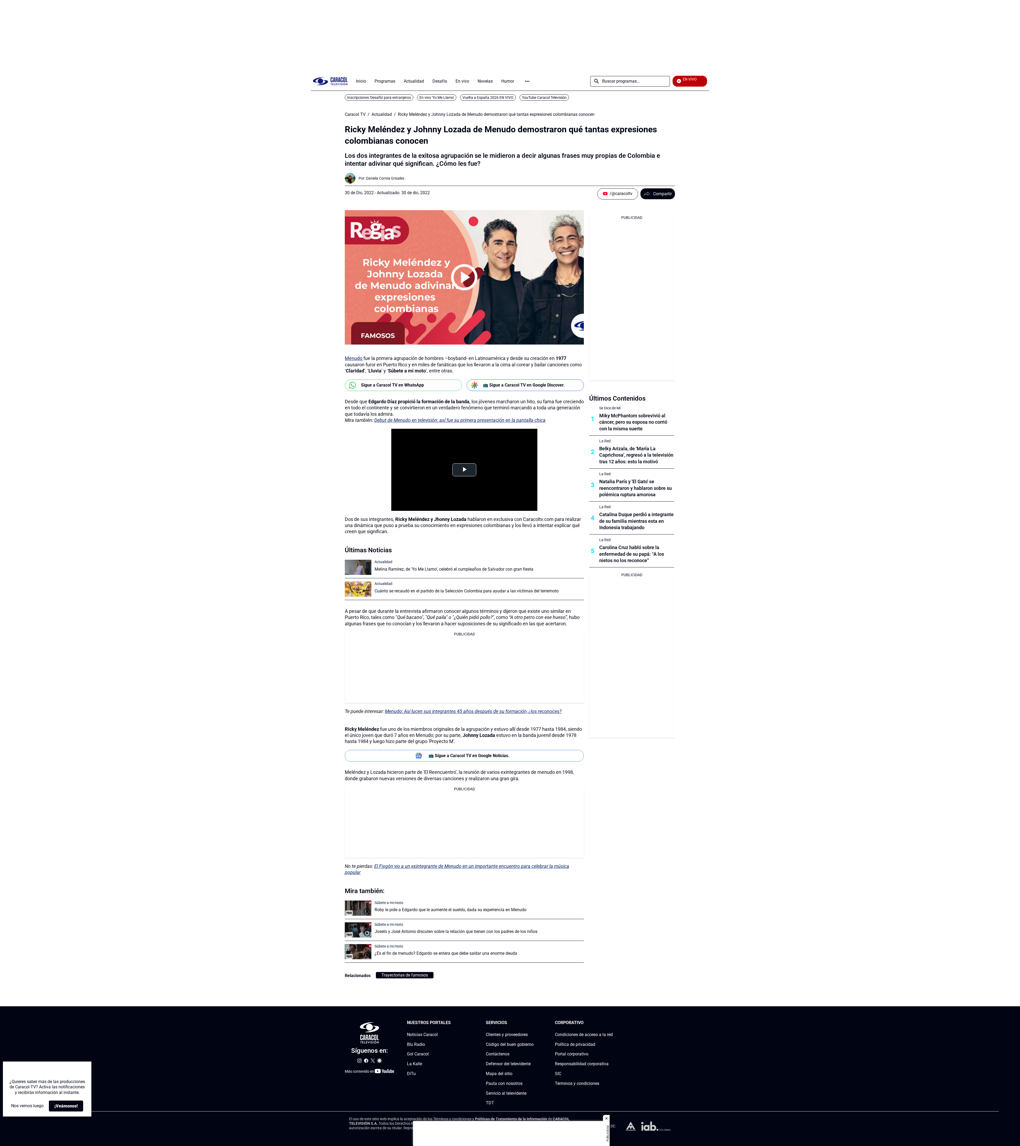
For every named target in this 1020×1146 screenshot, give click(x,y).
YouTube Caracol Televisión (544, 97)
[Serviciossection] (532, 1023)
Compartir (662, 193)
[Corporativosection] (611, 1023)
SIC (558, 1073)
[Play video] (464, 277)
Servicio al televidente (506, 1093)
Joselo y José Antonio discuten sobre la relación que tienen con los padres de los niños (456, 931)
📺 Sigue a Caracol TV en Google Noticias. (468, 755)
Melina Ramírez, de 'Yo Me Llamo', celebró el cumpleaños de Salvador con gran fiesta (454, 569)
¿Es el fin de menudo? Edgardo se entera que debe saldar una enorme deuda (446, 953)
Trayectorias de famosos (404, 975)
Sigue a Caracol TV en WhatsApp (392, 385)
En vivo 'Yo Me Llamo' (436, 97)
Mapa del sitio (499, 1073)
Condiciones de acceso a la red (584, 1034)
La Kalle (414, 1063)
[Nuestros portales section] (452, 1023)
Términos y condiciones (577, 1083)
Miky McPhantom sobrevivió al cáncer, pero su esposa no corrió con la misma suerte (633, 422)
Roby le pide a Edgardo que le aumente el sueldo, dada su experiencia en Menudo (450, 909)
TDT (490, 1102)
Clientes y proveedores (507, 1034)
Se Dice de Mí (609, 408)
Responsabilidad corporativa (582, 1063)
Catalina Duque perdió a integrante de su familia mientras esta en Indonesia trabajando (636, 521)
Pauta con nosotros (504, 1083)
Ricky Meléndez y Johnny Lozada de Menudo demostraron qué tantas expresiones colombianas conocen (496, 114)
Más (527, 81)
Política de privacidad (575, 1044)
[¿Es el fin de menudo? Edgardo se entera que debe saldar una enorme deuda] (358, 951)
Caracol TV (355, 114)
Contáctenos (497, 1053)
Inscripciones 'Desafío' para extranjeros (379, 97)
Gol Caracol (418, 1053)
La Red (605, 441)
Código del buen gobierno (510, 1044)
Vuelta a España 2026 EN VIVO (487, 97)
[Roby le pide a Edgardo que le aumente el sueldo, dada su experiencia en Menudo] (358, 908)
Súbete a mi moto (389, 903)
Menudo (354, 358)
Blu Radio (416, 1044)
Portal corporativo (571, 1053)
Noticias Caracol (422, 1034)
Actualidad (382, 114)
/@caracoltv (621, 193)
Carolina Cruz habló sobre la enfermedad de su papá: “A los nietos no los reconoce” (631, 554)
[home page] (330, 81)
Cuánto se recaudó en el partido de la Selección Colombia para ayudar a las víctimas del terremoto (467, 590)
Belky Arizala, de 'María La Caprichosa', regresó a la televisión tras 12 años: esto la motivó (636, 455)
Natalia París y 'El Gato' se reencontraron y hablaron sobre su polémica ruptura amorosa (635, 488)
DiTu (411, 1073)
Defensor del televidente (508, 1063)
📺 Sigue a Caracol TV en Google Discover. (524, 385)
